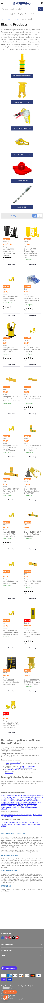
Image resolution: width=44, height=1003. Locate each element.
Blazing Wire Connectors (22, 128)
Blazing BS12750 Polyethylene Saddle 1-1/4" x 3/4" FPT (32, 491)
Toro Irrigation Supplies (28, 805)
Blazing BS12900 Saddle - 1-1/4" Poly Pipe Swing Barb (9, 534)
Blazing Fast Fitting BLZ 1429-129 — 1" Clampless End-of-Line (11, 399)
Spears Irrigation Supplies (10, 805)
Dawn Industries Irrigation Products (30, 796)
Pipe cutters (9, 773)
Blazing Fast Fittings (22, 76)
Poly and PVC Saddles (12, 763)
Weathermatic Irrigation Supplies (12, 807)
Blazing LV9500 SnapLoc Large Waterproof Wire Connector (9, 252)
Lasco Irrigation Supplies (23, 801)
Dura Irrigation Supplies (10, 797)
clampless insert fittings (24, 768)
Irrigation (13, 986)
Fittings (34, 986)
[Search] (40, 9)
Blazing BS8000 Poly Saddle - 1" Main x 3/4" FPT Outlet (32, 350)
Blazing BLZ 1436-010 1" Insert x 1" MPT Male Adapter (32, 583)
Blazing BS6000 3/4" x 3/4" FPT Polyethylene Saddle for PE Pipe (32, 682)
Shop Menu (4, 986)
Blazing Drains (22, 181)
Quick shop (11, 264)
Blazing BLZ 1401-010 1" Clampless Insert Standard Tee (11, 491)
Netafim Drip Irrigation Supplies (26, 802)
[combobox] (19, 9)
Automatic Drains (11, 769)
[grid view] (34, 216)
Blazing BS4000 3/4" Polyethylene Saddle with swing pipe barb (10, 632)
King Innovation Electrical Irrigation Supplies (16, 815)
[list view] (39, 216)
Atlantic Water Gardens (9, 796)
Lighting (20, 986)
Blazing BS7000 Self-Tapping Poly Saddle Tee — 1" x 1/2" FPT (10, 350)
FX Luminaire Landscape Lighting (12, 822)
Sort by (13, 216)
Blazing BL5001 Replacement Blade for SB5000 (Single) (11, 682)
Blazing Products (13, 19)
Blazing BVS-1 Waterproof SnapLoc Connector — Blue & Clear (31, 299)
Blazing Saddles (22, 102)
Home (3, 19)
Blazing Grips (22, 207)
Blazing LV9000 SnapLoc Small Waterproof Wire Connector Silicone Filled (31, 253)
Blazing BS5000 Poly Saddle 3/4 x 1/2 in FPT (11, 582)
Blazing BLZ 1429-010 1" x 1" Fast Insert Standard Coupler (32, 399)
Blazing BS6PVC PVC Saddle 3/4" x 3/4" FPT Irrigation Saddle (11, 725)
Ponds (27, 986)
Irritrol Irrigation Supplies (24, 799)
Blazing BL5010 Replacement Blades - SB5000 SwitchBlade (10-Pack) (32, 633)
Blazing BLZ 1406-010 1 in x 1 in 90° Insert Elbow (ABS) (32, 448)
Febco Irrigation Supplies (28, 797)
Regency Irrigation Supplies (27, 804)
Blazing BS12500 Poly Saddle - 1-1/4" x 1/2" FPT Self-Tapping (10, 448)
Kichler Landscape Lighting (17, 824)
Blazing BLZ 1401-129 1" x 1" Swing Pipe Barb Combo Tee (32, 534)
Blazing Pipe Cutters (22, 154)
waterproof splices (28, 766)
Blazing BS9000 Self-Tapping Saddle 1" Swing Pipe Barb (10, 298)
